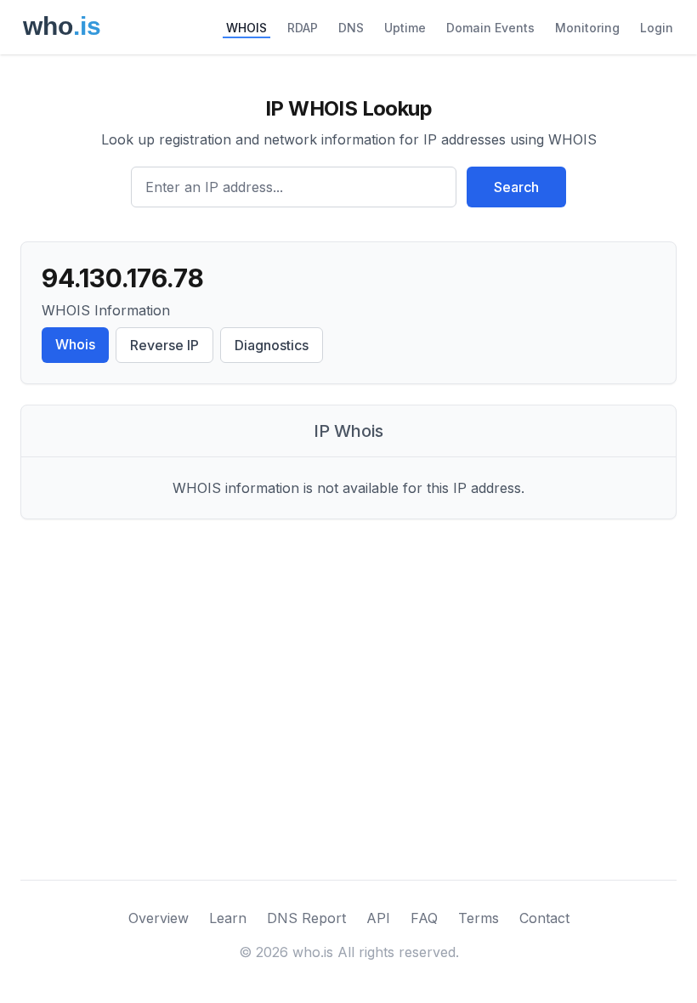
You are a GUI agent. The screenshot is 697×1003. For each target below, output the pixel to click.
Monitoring (587, 27)
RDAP (302, 27)
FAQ (424, 918)
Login (656, 27)
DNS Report (306, 918)
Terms (478, 918)
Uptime (405, 27)
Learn (227, 918)
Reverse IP (164, 345)
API (378, 918)
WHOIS (246, 27)
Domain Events (490, 27)
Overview (158, 918)
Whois (75, 344)
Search (516, 187)
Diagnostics (272, 345)
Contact (544, 918)
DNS (351, 27)
